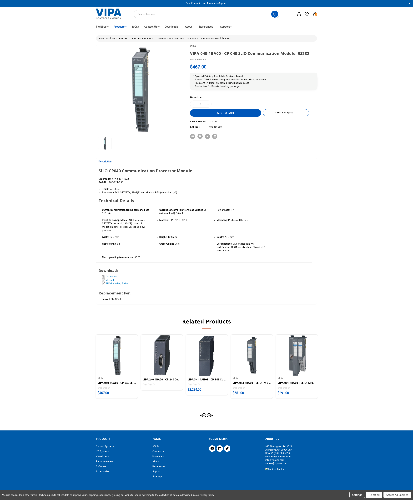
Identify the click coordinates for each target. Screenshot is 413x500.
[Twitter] (207, 136)
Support (225, 26)
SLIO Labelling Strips (117, 283)
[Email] (192, 136)
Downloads (171, 26)
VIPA (193, 46)
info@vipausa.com (274, 460)
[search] (274, 14)
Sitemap (157, 476)
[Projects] (305, 14)
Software (101, 466)
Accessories (103, 471)
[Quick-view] (112, 353)
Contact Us (151, 26)
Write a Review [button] (198, 59)
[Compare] (120, 353)
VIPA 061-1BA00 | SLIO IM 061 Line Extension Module (297, 383)
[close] (409, 3)
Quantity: (196, 97)
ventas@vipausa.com (276, 463)
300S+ (136, 26)
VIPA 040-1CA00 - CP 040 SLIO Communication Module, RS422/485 (117, 383)
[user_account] (297, 14)
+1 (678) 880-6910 (280, 453)
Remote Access (104, 461)
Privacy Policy (207, 494)
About (188, 26)
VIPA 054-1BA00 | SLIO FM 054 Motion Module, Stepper (252, 383)
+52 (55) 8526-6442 (281, 456)
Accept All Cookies (397, 495)
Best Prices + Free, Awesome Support (206, 3)
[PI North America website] (275, 469)
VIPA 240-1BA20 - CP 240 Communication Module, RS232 (162, 379)
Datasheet (111, 276)
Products (119, 26)
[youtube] (212, 448)
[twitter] (227, 448)
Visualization (103, 456)
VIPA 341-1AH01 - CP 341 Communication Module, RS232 (207, 379)
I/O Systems (103, 451)
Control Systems (105, 446)
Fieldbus (101, 26)
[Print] (200, 136)
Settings (357, 495)
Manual (110, 280)
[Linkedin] (214, 136)
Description (105, 161)
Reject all (374, 495)
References (206, 26)
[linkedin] (220, 448)
